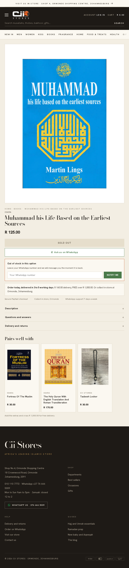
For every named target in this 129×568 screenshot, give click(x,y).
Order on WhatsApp (15, 529)
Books (51, 34)
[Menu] (6, 15)
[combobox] (58, 22)
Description (11, 308)
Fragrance (66, 34)
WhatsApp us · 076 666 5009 (28, 505)
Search (119, 23)
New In (9, 34)
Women (30, 34)
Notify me (113, 275)
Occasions (73, 485)
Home (80, 34)
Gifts (70, 490)
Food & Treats (97, 34)
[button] (116, 15)
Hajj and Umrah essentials (81, 523)
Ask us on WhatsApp (64, 252)
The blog (72, 539)
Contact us (10, 539)
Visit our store (12, 534)
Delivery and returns (16, 325)
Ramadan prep (75, 529)
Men (19, 34)
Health (114, 34)
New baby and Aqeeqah (80, 534)
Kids (41, 34)
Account (94, 15)
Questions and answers (18, 317)
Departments (74, 474)
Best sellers (74, 479)
